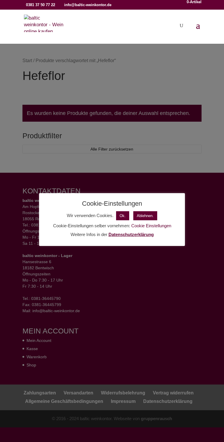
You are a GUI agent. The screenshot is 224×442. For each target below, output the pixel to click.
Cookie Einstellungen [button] (151, 225)
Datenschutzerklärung (131, 234)
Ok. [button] (123, 216)
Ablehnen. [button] (145, 216)
